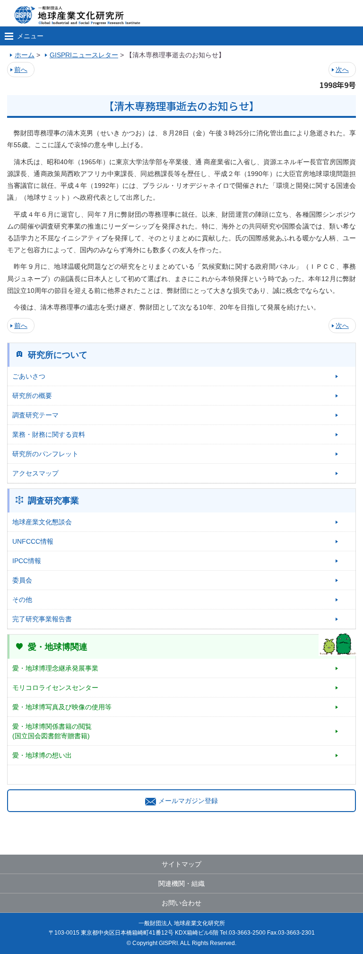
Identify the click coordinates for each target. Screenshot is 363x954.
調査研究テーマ (35, 415)
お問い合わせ (181, 903)
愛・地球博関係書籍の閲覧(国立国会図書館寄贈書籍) (52, 731)
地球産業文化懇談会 (42, 522)
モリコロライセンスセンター (55, 687)
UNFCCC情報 (32, 541)
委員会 (22, 580)
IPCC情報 (26, 561)
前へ (20, 69)
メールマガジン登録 (188, 800)
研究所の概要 (32, 395)
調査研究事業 (53, 500)
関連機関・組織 (181, 883)
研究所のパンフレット (45, 454)
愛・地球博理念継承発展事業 (55, 668)
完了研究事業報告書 (42, 619)
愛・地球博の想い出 (42, 755)
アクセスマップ (35, 473)
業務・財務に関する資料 (48, 434)
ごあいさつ (28, 376)
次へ (342, 69)
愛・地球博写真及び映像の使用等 (62, 707)
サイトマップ (181, 864)
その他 (22, 599)
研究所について (57, 355)
